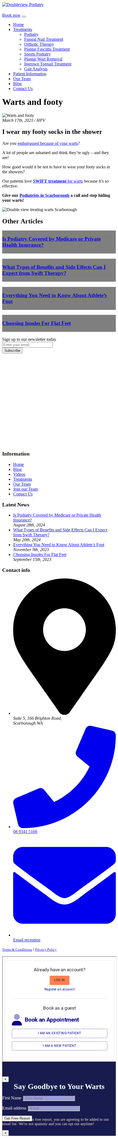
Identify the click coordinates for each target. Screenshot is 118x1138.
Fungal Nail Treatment (43, 39)
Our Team (22, 78)
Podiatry (31, 34)
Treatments (22, 29)
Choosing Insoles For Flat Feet (39, 554)
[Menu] (24, 17)
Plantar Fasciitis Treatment (47, 49)
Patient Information (29, 73)
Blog (17, 83)
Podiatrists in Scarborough (44, 195)
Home (18, 24)
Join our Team (25, 489)
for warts (58, 181)
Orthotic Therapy (39, 44)
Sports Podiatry (37, 54)
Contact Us (23, 88)
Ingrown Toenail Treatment (47, 64)
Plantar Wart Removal (43, 59)
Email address (14, 1108)
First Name (11, 1098)
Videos (19, 474)
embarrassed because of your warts (48, 143)
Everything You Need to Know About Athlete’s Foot (58, 544)
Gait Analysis (35, 69)
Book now (11, 15)
